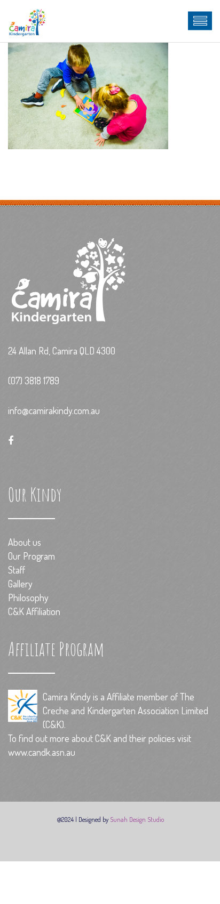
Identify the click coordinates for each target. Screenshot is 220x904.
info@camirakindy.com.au (54, 410)
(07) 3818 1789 (33, 380)
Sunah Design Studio (137, 819)
